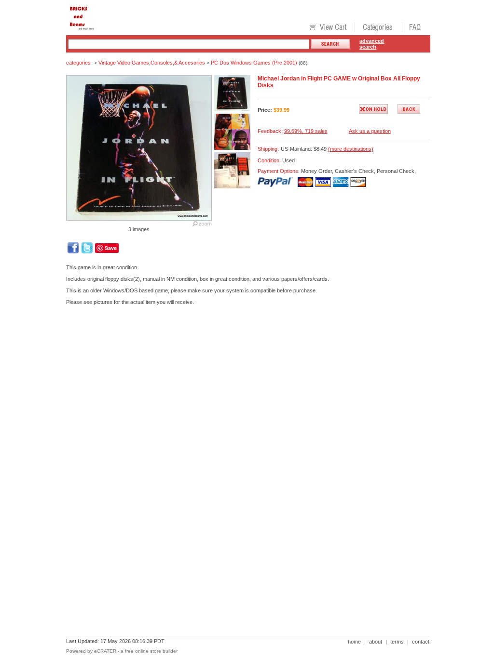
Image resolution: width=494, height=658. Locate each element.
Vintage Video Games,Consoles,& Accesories (151, 63)
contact (420, 642)
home (354, 642)
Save (111, 247)
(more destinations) (350, 149)
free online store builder (151, 651)
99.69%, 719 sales (306, 131)
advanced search (371, 44)
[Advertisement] (241, 346)
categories (78, 63)
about (375, 642)
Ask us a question (370, 131)
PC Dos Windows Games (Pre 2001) (254, 63)
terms (397, 642)
